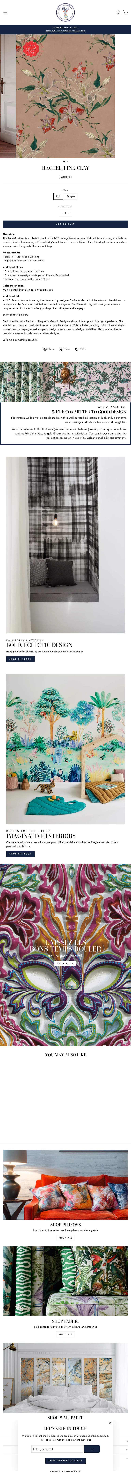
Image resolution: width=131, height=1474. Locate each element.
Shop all (66, 1334)
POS (52, 1470)
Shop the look (20, 659)
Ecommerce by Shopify (70, 1470)
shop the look (20, 853)
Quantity (65, 206)
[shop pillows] (65, 1185)
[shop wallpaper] (65, 1378)
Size (65, 189)
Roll (58, 196)
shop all (66, 1237)
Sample (71, 196)
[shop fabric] (65, 1281)
